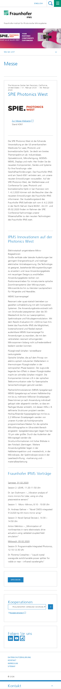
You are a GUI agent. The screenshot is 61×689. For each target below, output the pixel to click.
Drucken (15, 580)
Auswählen (50, 606)
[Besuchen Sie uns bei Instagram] (22, 638)
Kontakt (12, 660)
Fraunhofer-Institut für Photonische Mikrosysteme (25, 23)
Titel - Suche (50, 3)
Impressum (13, 663)
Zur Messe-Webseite (21, 121)
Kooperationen (17, 613)
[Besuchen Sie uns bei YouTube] (16, 638)
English (38, 3)
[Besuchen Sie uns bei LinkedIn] (10, 638)
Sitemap (11, 666)
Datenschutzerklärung (19, 657)
